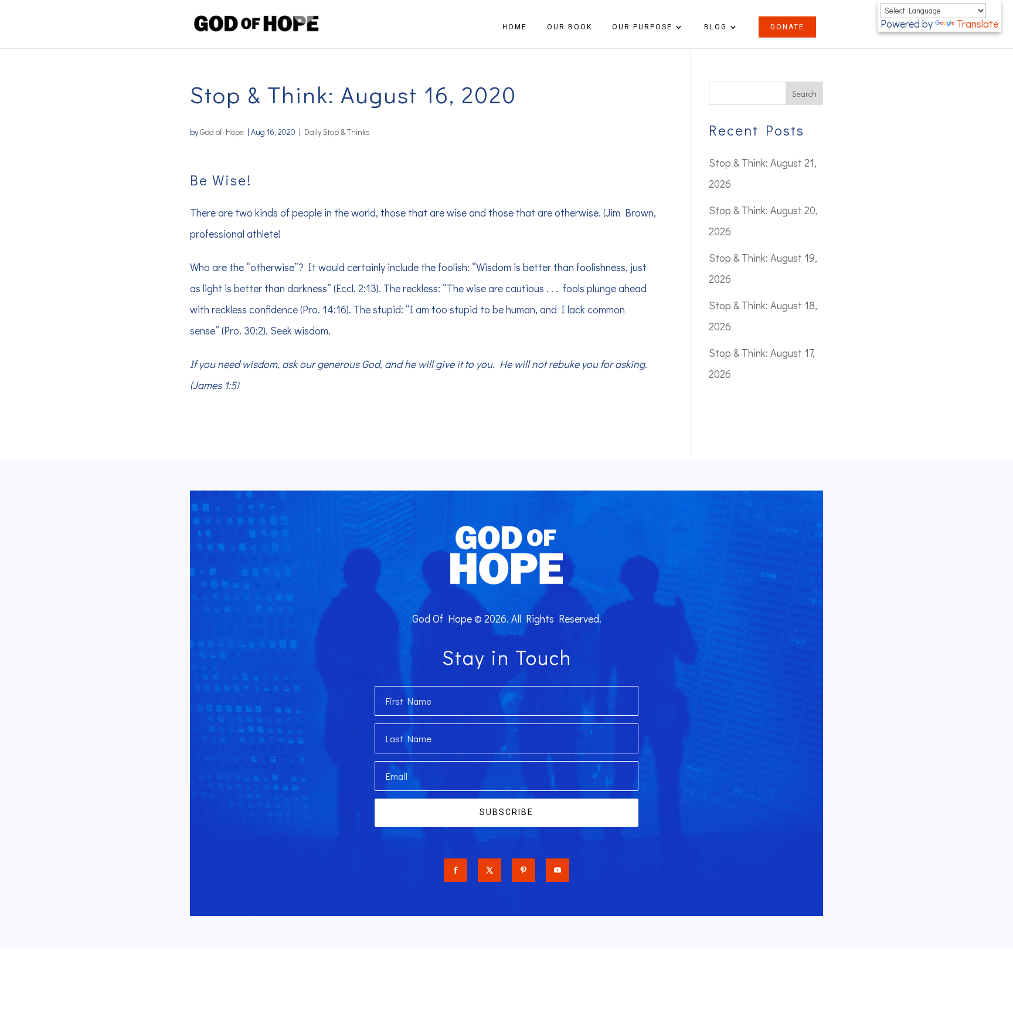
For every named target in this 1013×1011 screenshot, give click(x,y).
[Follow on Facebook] (455, 870)
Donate (787, 27)
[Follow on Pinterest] (523, 870)
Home (514, 27)
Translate (977, 23)
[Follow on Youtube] (557, 870)
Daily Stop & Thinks (337, 131)
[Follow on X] (489, 870)
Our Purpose (642, 27)
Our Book (569, 27)
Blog (715, 27)
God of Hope (222, 131)
